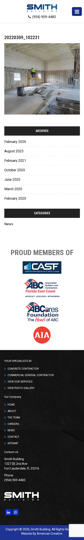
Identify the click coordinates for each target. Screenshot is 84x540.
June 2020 (12, 179)
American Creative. (50, 533)
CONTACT (13, 436)
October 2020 (14, 170)
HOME (11, 404)
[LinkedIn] (8, 512)
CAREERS (13, 423)
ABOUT (12, 411)
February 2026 (15, 142)
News (8, 224)
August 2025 (13, 151)
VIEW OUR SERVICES (20, 381)
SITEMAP (13, 443)
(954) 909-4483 (44, 17)
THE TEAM (14, 417)
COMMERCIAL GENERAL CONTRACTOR (31, 375)
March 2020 (13, 189)
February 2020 (15, 198)
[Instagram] (15, 512)
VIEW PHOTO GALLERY (21, 388)
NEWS (11, 430)
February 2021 (15, 161)
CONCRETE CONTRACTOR (23, 368)
